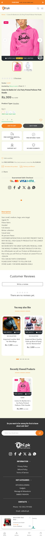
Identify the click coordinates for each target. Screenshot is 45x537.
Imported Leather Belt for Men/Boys (11, 340)
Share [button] (5, 172)
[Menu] (42, 8)
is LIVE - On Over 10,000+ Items (26, 2)
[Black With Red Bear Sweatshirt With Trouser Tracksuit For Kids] (7, 521)
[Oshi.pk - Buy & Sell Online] (6, 8)
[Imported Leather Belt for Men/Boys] (11, 325)
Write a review (22, 284)
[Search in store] (38, 8)
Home (3, 14)
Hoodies (16, 103)
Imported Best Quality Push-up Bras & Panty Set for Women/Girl (33, 341)
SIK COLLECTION (11, 336)
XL (14, 112)
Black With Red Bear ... (18, 518)
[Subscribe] (39, 433)
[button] (40, 40)
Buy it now (33, 126)
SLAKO (9, 83)
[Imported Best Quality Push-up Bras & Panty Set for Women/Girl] (33, 325)
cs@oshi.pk (25, 511)
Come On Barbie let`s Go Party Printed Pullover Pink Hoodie (22, 403)
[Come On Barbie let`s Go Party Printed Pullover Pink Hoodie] (22, 387)
